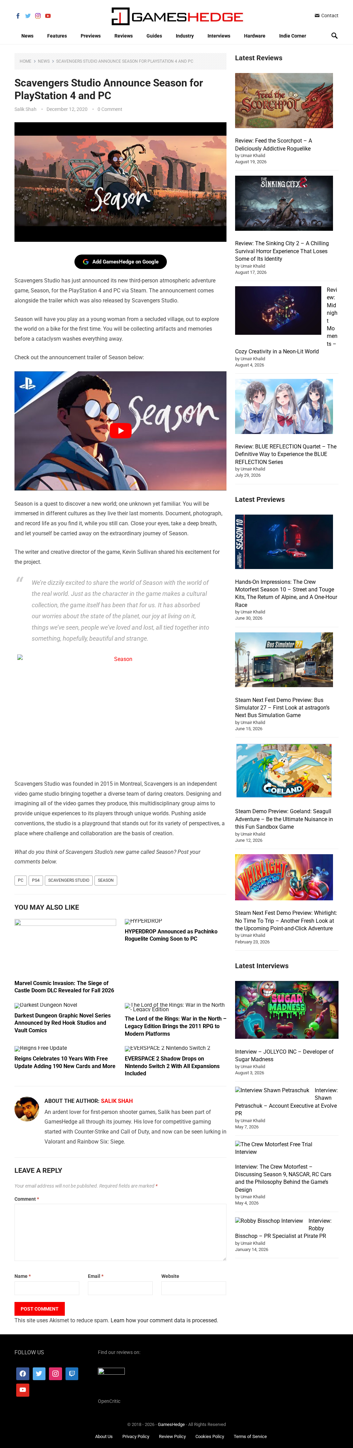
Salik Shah (25, 109)
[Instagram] (55, 1373)
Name (22, 1276)
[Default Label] (72, 1373)
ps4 (36, 880)
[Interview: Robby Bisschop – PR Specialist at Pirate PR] (269, 1221)
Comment (26, 1199)
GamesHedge (171, 1424)
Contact (329, 15)
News (27, 36)
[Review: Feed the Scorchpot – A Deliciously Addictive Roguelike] (284, 101)
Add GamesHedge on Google (125, 262)
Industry (185, 36)
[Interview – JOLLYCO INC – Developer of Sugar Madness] (287, 1011)
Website (170, 1276)
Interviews (219, 36)
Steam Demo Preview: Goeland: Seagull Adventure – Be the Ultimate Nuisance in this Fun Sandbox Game (284, 819)
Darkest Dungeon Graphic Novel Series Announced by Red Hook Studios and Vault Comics (62, 1023)
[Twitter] (39, 1373)
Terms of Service (250, 1436)
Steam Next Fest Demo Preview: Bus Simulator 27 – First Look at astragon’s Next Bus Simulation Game (282, 708)
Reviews (123, 36)
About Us (104, 1436)
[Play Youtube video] (120, 430)
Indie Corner (292, 36)
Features (57, 36)
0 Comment (110, 109)
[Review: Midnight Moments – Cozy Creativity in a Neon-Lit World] (278, 311)
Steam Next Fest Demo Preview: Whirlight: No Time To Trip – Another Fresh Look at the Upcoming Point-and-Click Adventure (286, 921)
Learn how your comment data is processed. (164, 1320)
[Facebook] (22, 1373)
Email (95, 1276)
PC (20, 880)
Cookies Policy (209, 1436)
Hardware (254, 36)
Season (106, 880)
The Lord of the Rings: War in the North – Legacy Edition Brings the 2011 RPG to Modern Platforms (175, 1026)
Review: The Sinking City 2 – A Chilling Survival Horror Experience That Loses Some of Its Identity (282, 251)
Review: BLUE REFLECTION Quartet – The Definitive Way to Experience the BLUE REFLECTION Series (285, 454)
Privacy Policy (135, 1436)
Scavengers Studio (68, 880)
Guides (154, 36)
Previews (91, 36)
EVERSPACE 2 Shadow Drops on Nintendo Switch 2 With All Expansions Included (172, 1066)
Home (25, 61)
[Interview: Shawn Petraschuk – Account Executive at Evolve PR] (272, 1090)
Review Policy (172, 1436)
